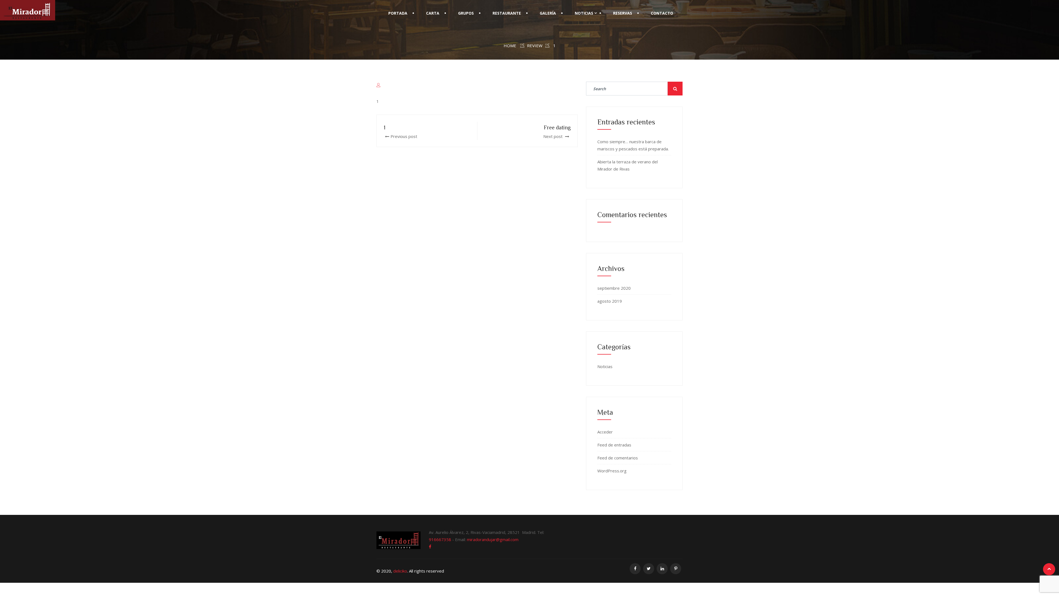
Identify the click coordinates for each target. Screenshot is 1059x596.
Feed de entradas (614, 445)
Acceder (605, 432)
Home (510, 45)
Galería (548, 13)
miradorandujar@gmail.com (492, 539)
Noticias (584, 13)
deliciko (400, 571)
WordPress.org (612, 470)
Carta (432, 13)
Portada (397, 13)
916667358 (440, 539)
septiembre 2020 (614, 288)
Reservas (622, 13)
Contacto (662, 13)
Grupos (466, 13)
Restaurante (507, 13)
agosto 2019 (609, 301)
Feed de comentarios (617, 458)
